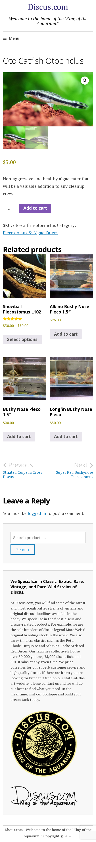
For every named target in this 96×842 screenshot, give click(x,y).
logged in (37, 513)
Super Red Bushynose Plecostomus (74, 470)
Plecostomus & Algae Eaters (30, 232)
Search (22, 549)
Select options (22, 339)
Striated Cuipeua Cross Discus (22, 470)
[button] (85, 81)
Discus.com (48, 7)
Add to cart (35, 208)
